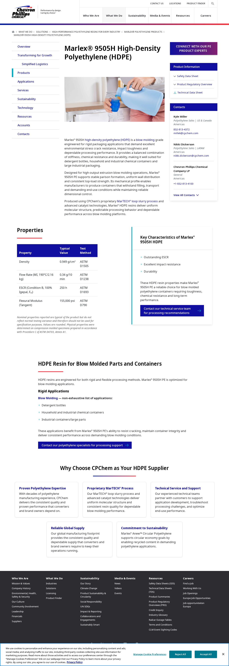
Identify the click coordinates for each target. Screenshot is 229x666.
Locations (175, 3)
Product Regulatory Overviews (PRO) (159, 603)
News (117, 583)
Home (13, 31)
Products (24, 73)
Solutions (42, 31)
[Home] (36, 12)
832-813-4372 (182, 129)
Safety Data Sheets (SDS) (162, 583)
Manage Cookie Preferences (149, 654)
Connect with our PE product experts (193, 48)
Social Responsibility (91, 601)
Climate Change (88, 588)
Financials (17, 616)
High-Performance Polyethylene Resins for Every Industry (86, 31)
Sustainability (137, 15)
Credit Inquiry (156, 610)
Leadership (18, 611)
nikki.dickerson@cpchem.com (191, 155)
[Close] (223, 654)
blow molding (145, 140)
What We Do (114, 15)
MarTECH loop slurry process (137, 201)
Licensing (51, 593)
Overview (24, 47)
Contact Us (157, 3)
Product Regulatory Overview (194, 84)
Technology (25, 108)
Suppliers (17, 621)
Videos (118, 588)
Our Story (85, 583)
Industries (51, 583)
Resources (183, 15)
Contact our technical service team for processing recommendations (167, 311)
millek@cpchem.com (186, 133)
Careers (206, 15)
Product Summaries (159, 596)
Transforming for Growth (35, 55)
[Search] (212, 3)
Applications (26, 81)
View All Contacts (184, 195)
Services (23, 90)
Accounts (24, 125)
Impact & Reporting (90, 611)
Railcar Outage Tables (160, 619)
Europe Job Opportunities (196, 598)
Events (118, 593)
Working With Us (192, 588)
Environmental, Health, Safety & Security (24, 595)
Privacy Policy (74, 662)
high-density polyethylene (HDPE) (107, 140)
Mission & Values (21, 583)
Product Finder (196, 3)
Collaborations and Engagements (90, 618)
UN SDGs (85, 606)
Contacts (24, 134)
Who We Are (91, 15)
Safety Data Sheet (187, 76)
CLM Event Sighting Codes (163, 629)
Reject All (180, 654)
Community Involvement (25, 606)
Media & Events (160, 15)
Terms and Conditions (160, 624)
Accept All (206, 654)
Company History (21, 588)
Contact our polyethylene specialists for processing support (82, 445)
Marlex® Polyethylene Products (143, 31)
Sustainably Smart (90, 624)
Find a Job (188, 583)
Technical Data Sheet (190, 92)
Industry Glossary (158, 614)
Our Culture (18, 601)
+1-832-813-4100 (183, 183)
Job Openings (190, 593)
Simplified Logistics (35, 64)
